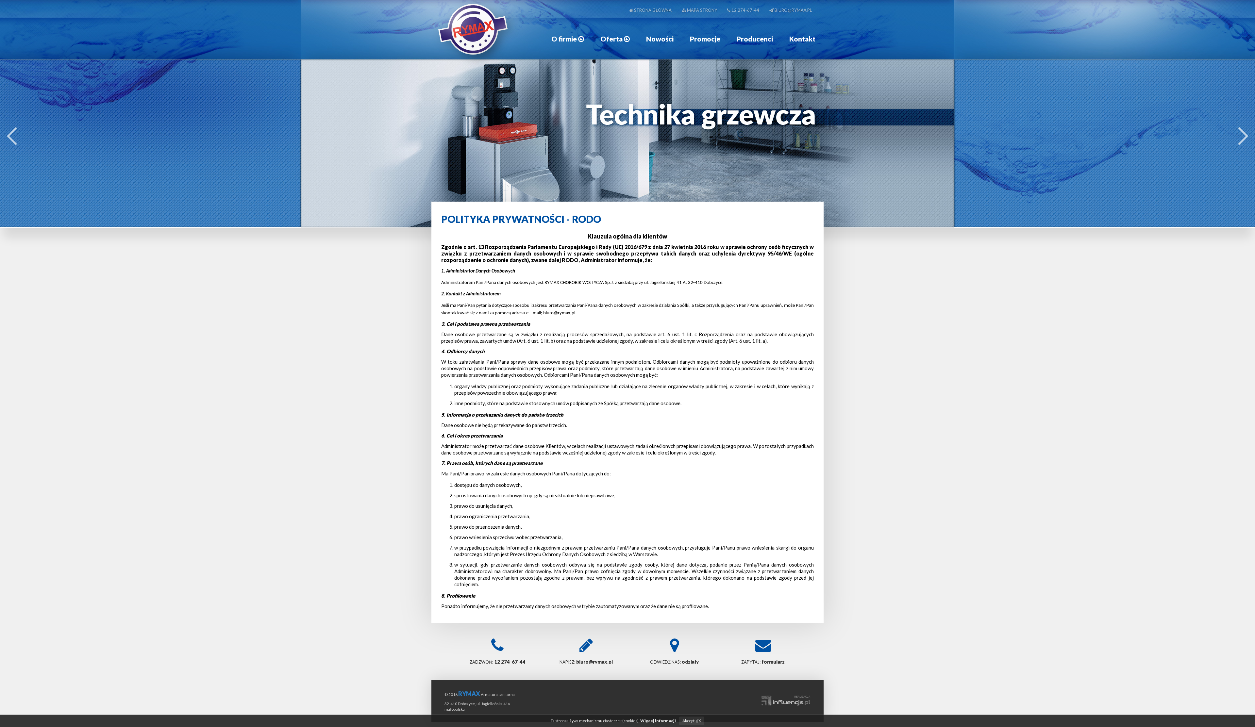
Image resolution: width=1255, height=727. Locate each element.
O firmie (564, 39)
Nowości (660, 39)
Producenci (755, 39)
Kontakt (802, 39)
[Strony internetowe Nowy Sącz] (786, 697)
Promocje (705, 39)
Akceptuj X (691, 720)
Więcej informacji (658, 720)
